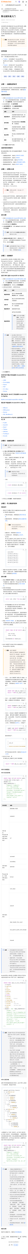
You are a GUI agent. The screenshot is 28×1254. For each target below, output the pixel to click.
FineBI (5, 422)
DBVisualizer (6, 410)
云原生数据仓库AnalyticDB (10, 8)
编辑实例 (15, 346)
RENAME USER (21, 162)
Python (5, 384)
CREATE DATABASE (21, 453)
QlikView (5, 431)
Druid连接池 (6, 382)
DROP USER (19, 164)
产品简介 (5, 59)
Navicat (5, 412)
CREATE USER (20, 155)
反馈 (16, 1245)
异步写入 (17, 723)
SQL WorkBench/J (8, 414)
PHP (4, 387)
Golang (5, 391)
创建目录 (18, 532)
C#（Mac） (6, 389)
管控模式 (20, 346)
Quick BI (5, 425)
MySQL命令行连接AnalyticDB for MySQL (12, 399)
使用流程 (14, 573)
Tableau (5, 429)
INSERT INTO (18, 683)
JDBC (4, 380)
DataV (4, 427)
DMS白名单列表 (19, 368)
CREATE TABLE (10, 620)
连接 (20, 250)
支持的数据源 (18, 1232)
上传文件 (21, 535)
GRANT (18, 157)
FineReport (6, 433)
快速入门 (22, 10)
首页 (2, 9)
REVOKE (20, 160)
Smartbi (5, 436)
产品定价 (5, 65)
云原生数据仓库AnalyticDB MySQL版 (11, 10)
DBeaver (5, 408)
